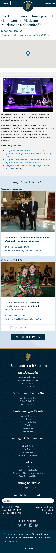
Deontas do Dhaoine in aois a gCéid (28, 473)
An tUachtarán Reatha (28, 377)
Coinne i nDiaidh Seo (12, 260)
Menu (5, 3)
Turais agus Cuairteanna (28, 455)
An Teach (28, 449)
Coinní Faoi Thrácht (28, 404)
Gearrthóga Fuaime (28, 422)
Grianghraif (28, 428)
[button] (28, 54)
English (45, 3)
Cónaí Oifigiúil (28, 446)
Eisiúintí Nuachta (28, 416)
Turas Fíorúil (28, 443)
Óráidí (28, 419)
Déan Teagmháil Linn (28, 476)
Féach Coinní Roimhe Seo (28, 336)
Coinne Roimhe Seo (11, 188)
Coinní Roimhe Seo (28, 401)
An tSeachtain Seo (28, 398)
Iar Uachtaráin (28, 386)
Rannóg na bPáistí (28, 487)
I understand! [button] (28, 548)
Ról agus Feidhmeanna (28, 380)
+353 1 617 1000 (13, 507)
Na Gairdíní (28, 452)
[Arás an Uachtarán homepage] (28, 357)
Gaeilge (52, 3)
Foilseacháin (28, 431)
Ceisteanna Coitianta (28, 470)
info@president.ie (30, 520)
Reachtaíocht (28, 383)
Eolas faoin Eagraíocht (28, 467)
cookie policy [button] (14, 541)
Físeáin (28, 425)
